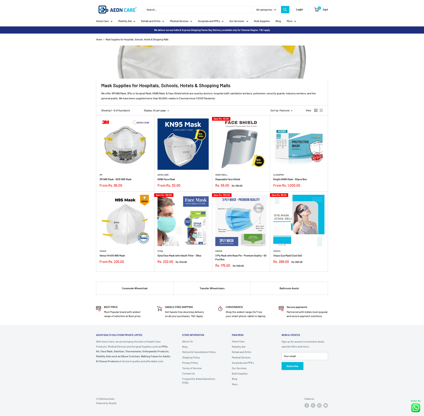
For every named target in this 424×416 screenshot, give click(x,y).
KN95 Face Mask (166, 179)
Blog (278, 21)
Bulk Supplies (262, 21)
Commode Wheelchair (135, 288)
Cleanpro (278, 174)
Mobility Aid (125, 21)
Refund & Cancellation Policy (199, 351)
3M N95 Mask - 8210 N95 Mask (116, 179)
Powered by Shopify (106, 403)
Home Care (102, 21)
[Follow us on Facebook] (306, 405)
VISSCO (276, 251)
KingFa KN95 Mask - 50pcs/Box (290, 179)
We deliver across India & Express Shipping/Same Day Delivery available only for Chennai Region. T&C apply (212, 29)
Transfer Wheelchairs (212, 288)
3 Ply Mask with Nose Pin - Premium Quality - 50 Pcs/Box (240, 257)
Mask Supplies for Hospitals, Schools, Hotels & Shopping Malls (137, 39)
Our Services (237, 21)
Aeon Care (163, 174)
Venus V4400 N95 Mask (112, 255)
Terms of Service (192, 368)
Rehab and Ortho (150, 21)
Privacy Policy (190, 362)
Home (99, 39)
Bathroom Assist (289, 288)
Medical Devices (179, 21)
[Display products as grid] (315, 110)
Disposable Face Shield (227, 179)
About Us (187, 341)
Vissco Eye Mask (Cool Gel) (287, 255)
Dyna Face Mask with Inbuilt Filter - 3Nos (179, 255)
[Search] (285, 9)
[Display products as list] (321, 110)
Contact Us (188, 373)
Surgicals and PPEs (209, 21)
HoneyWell (221, 174)
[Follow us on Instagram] (319, 405)
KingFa (218, 251)
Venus (103, 251)
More (289, 21)
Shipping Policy (191, 357)
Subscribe (292, 366)
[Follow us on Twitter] (313, 405)
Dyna (160, 251)
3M (101, 174)
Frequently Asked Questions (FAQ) (198, 380)
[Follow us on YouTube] (325, 405)
